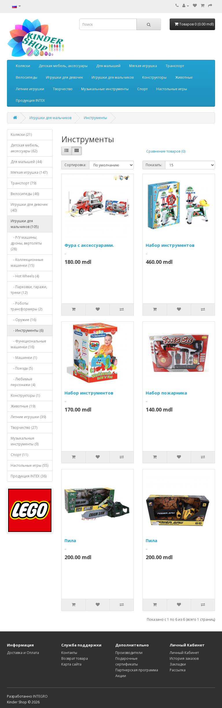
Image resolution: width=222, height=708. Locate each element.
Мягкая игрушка (143, 65)
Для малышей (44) (26, 161)
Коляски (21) (21, 134)
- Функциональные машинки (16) (28, 344)
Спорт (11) (19, 454)
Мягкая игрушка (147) (29, 172)
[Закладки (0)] (195, 5)
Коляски (23, 65)
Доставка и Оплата (23, 652)
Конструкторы (154, 77)
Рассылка (178, 670)
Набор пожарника (166, 393)
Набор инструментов (170, 245)
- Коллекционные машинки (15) (27, 262)
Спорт (142, 88)
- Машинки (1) (24, 357)
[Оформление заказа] (210, 5)
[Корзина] (202, 5)
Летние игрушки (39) (28, 416)
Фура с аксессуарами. (89, 245)
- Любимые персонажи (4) (23, 382)
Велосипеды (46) (25, 193)
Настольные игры (171, 88)
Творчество (63, 88)
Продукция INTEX (30, 100)
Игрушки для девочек (64, 77)
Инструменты (95, 117)
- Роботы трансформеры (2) (26, 306)
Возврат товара (74, 658)
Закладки (178, 664)
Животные (184, 77)
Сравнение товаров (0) (165, 151)
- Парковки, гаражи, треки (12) (29, 289)
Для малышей (108, 65)
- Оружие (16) (23, 319)
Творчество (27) (24, 427)
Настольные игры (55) (29, 465)
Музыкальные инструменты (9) (24, 441)
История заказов (184, 658)
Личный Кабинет (184, 652)
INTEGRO (40, 696)
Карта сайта (71, 664)
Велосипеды (26, 77)
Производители (129, 652)
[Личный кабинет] (185, 5)
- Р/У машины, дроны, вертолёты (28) (26, 243)
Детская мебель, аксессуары (63, 65)
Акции (120, 675)
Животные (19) (23, 406)
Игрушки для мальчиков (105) (24, 223)
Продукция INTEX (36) (29, 476)
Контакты (69, 652)
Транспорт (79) (23, 183)
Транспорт (175, 65)
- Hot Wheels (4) (25, 276)
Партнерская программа (136, 670)
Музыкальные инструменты (105, 88)
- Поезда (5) (22, 368)
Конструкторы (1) (25, 395)
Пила (70, 540)
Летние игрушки (30, 88)
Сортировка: (75, 164)
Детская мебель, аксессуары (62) (25, 148)
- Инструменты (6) (27, 330)
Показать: (154, 164)
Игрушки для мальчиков (113, 77)
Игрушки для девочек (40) (29, 207)
